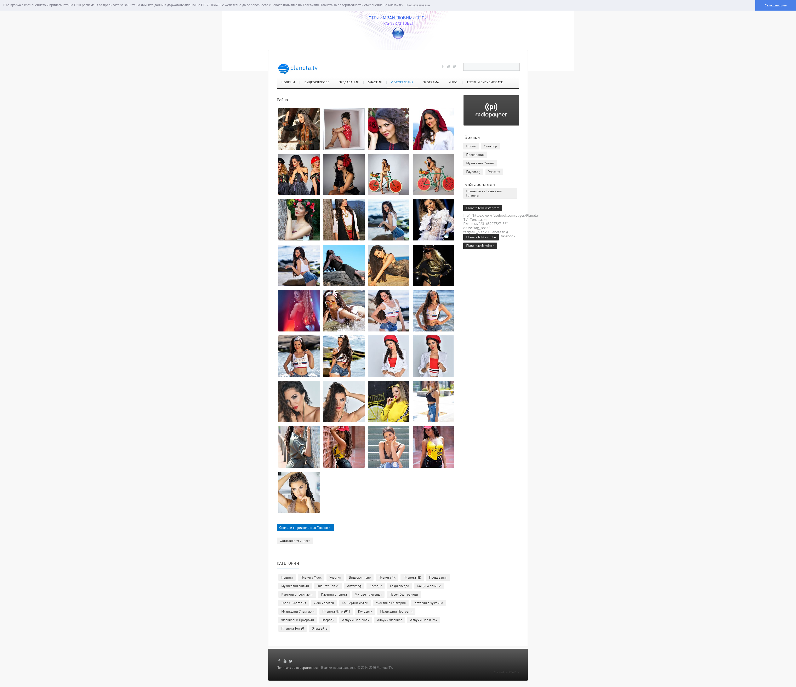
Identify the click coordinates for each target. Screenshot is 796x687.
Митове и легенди (368, 594)
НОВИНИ (288, 82)
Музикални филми (295, 586)
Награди (328, 620)
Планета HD (412, 577)
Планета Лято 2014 (336, 611)
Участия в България (391, 603)
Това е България (293, 603)
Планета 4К (387, 577)
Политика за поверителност (297, 667)
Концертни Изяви (355, 603)
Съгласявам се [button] (776, 5)
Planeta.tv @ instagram (482, 208)
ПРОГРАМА (431, 82)
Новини (287, 577)
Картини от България (297, 594)
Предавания (438, 577)
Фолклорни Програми (297, 620)
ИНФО (452, 82)
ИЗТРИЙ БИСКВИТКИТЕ (485, 82)
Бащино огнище (429, 586)
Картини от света (334, 594)
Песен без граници (404, 594)
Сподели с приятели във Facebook (304, 527)
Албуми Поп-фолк (355, 620)
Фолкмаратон (324, 603)
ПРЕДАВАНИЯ (349, 82)
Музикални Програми (396, 611)
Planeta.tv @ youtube (481, 237)
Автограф (354, 586)
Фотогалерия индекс (295, 540)
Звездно (375, 586)
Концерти (365, 611)
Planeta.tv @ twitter (480, 245)
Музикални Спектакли (297, 611)
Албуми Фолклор (389, 620)
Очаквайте (319, 628)
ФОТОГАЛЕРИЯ (402, 82)
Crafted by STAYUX (506, 672)
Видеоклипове (360, 577)
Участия (335, 577)
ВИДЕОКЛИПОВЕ (316, 82)
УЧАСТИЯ (375, 82)
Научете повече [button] (418, 5)
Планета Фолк (311, 577)
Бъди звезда (399, 586)
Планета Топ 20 (328, 586)
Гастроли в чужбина (428, 603)
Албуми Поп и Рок (423, 620)
